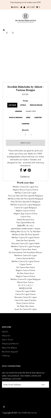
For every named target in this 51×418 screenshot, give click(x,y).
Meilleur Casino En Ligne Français (25, 246)
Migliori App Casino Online (25, 213)
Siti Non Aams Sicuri (25, 273)
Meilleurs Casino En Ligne (25, 255)
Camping (25, 124)
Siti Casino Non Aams (25, 267)
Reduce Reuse (36, 105)
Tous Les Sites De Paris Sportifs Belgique (25, 195)
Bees (28, 117)
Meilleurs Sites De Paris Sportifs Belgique (25, 198)
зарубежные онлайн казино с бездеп (25, 228)
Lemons (18, 111)
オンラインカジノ (25, 285)
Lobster (38, 117)
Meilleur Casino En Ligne (25, 192)
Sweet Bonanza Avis (25, 219)
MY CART (33, 7)
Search (5, 331)
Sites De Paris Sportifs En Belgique (25, 201)
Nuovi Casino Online (25, 303)
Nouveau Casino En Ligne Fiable (25, 243)
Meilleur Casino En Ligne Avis (25, 186)
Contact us (24, 176)
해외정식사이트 (25, 288)
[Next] (13, 32)
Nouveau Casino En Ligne (25, 297)
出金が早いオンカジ (25, 225)
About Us (6, 335)
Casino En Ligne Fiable (25, 291)
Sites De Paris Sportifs (25, 240)
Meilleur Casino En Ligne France (25, 237)
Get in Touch (7, 339)
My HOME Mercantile (27, 413)
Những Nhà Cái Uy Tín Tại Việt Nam (25, 231)
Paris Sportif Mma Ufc (25, 222)
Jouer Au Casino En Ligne (25, 309)
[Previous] (7, 32)
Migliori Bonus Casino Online (25, 189)
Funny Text (31, 111)
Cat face (12, 105)
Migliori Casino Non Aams (25, 249)
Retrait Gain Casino (25, 282)
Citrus (23, 105)
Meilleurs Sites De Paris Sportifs (25, 234)
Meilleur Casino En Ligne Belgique (25, 204)
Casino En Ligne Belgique (25, 207)
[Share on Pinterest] (29, 171)
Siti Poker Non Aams (25, 306)
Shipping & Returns (10, 343)
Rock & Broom (15, 117)
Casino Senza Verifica (25, 258)
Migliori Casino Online (25, 210)
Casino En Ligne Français (25, 300)
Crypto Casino (25, 264)
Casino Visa (25, 216)
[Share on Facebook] (21, 171)
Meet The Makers (9, 347)
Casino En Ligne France (25, 294)
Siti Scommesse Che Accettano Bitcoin (25, 252)
